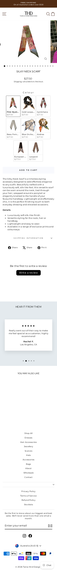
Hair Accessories (28, 442)
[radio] (13, 106)
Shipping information (29, 238)
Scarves (28, 451)
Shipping (18, 81)
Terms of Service (28, 496)
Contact (28, 477)
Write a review (28, 272)
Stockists (28, 504)
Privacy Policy (28, 491)
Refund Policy (28, 500)
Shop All (28, 433)
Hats (28, 455)
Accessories (29, 459)
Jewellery (28, 446)
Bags (28, 464)
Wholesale (28, 473)
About (28, 468)
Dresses (28, 437)
